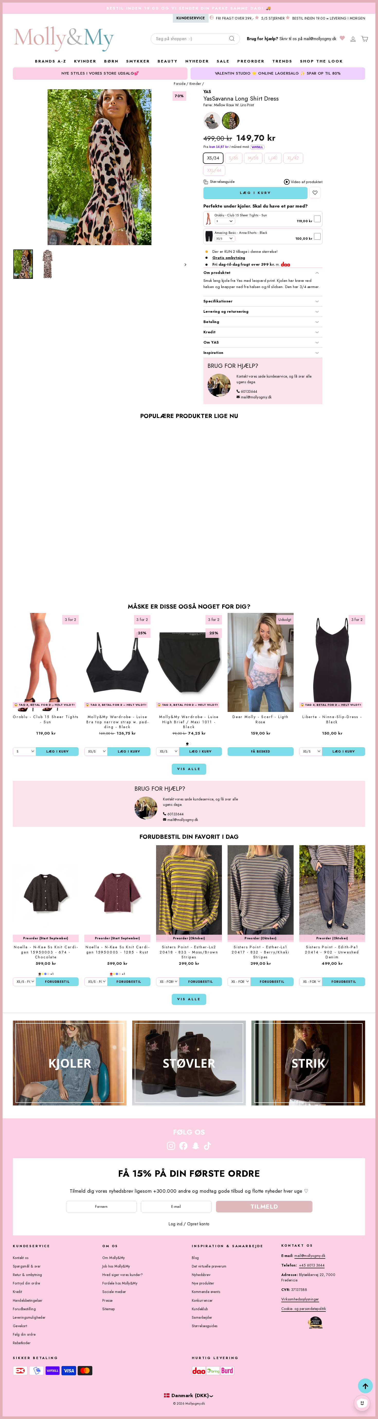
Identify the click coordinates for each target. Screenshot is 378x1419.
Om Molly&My (113, 1257)
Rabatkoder (22, 1342)
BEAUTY (168, 61)
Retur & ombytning (27, 1274)
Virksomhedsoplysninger (300, 1299)
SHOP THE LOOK (321, 61)
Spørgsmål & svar (27, 1266)
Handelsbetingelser (27, 1300)
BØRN (111, 61)
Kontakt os (20, 1257)
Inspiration (213, 352)
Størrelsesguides (204, 1325)
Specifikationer (217, 301)
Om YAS (211, 342)
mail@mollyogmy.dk (320, 39)
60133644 (249, 391)
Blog (195, 1257)
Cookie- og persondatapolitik (303, 1308)
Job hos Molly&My (116, 1266)
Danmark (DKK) (190, 1395)
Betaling (211, 321)
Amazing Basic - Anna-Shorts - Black (241, 232)
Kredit (209, 332)
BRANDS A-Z (50, 61)
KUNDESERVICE (190, 18)
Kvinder (195, 83)
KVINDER (85, 61)
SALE (223, 61)
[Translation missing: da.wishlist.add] (315, 192)
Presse (107, 1300)
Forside (179, 83)
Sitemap (108, 1308)
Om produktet (217, 272)
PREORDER (251, 61)
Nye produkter (203, 1283)
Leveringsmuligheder (29, 1317)
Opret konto (198, 1224)
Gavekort (20, 1325)
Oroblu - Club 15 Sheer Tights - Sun (241, 215)
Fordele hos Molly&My (119, 1283)
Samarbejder (202, 1317)
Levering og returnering (225, 311)
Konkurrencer (202, 1300)
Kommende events (206, 1291)
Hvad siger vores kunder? (122, 1274)
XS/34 (213, 158)
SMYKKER (138, 61)
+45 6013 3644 (312, 1265)
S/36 (233, 158)
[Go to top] (365, 1385)
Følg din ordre (24, 1334)
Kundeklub (200, 1308)
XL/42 (293, 158)
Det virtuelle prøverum (209, 1266)
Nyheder (197, 61)
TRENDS (282, 61)
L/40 (273, 158)
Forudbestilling (24, 1308)
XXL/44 (214, 170)
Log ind (175, 1224)
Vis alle (189, 768)
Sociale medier (114, 1291)
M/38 (253, 158)
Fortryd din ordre (26, 1283)
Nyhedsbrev (201, 1274)
